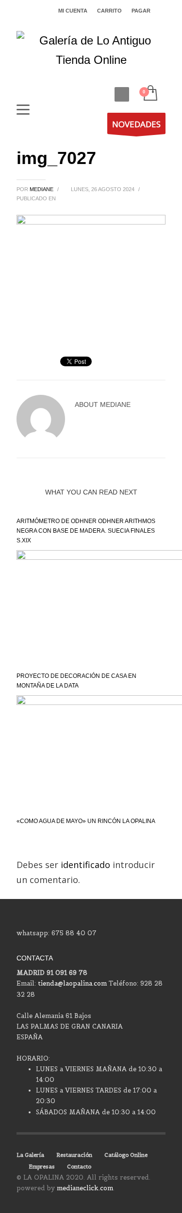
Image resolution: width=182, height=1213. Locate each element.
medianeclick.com (85, 1188)
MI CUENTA (72, 11)
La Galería (30, 1155)
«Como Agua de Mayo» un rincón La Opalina (86, 821)
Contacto (79, 1166)
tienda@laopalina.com (72, 983)
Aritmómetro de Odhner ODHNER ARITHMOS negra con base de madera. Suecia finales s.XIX (86, 531)
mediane (42, 189)
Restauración (74, 1155)
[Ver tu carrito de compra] (150, 93)
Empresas (42, 1166)
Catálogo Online (126, 1155)
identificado (87, 864)
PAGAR (141, 11)
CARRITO (109, 11)
